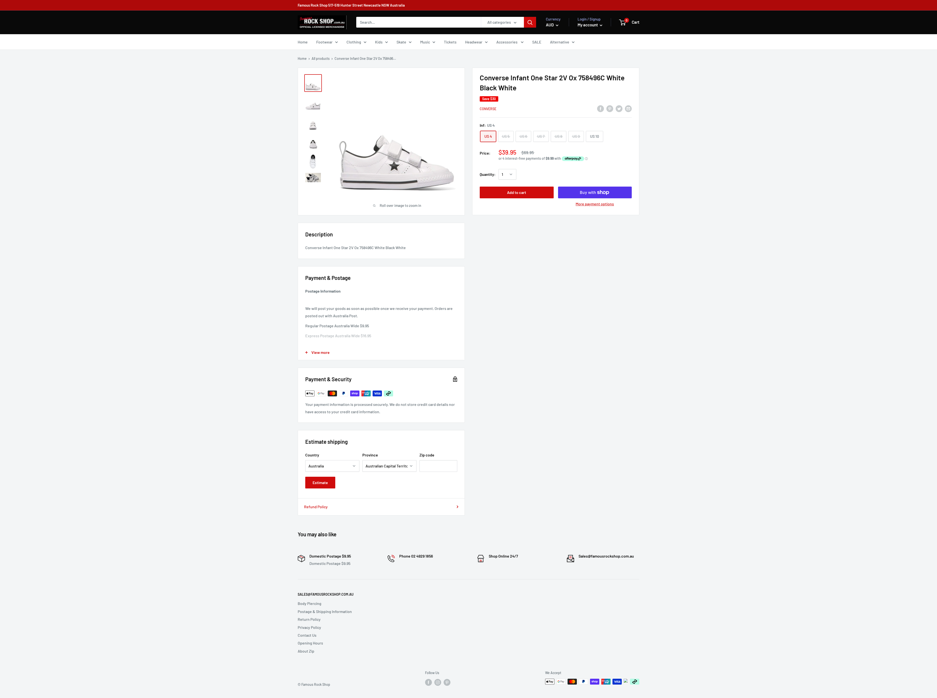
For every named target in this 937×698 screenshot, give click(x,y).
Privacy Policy (309, 627)
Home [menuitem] (303, 42)
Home (302, 58)
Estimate (320, 482)
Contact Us (307, 635)
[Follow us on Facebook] (428, 682)
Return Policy (309, 619)
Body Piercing (309, 603)
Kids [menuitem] (379, 42)
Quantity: (488, 174)
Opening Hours (310, 643)
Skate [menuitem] (401, 42)
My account (588, 24)
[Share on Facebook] (600, 108)
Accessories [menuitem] (507, 42)
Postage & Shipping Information (325, 611)
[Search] (530, 22)
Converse (488, 109)
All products (321, 58)
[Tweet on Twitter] (619, 108)
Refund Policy (316, 506)
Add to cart (516, 192)
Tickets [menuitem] (450, 42)
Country (312, 455)
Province (370, 455)
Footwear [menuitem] (324, 42)
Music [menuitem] (425, 42)
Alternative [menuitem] (559, 42)
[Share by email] (628, 108)
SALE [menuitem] (536, 42)
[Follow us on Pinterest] (447, 682)
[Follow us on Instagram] (437, 682)
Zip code (426, 455)
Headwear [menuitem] (473, 42)
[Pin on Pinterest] (609, 108)
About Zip (306, 651)
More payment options (595, 203)
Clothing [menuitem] (353, 42)
